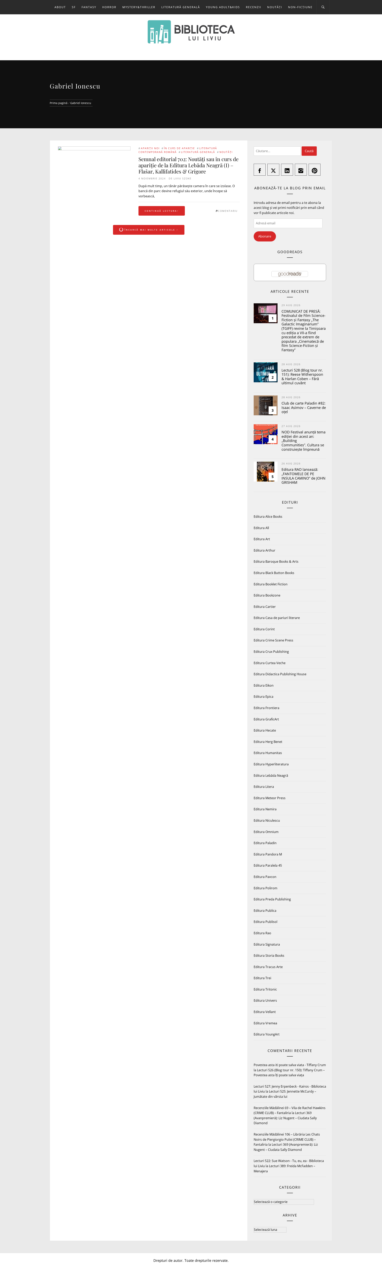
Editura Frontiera (266, 708)
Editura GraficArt (266, 719)
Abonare (264, 236)
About (60, 7)
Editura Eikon (264, 685)
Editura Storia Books (269, 955)
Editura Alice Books (268, 516)
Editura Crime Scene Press (273, 640)
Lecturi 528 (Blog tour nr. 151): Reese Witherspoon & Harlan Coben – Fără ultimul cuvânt (302, 376)
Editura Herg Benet (268, 742)
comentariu (228, 211)
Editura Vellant (265, 1012)
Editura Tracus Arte (268, 967)
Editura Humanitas (268, 753)
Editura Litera (264, 786)
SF (74, 7)
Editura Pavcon (265, 877)
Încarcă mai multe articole (150, 229)
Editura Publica (265, 910)
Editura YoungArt (267, 1034)
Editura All (261, 528)
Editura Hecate (265, 730)
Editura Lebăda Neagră (271, 775)
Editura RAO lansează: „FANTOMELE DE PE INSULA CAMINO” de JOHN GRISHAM (303, 476)
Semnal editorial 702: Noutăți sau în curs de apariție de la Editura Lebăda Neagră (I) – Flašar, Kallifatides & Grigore (188, 165)
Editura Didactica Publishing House (280, 674)
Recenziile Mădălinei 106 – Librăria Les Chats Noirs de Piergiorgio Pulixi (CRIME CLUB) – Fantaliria (287, 1139)
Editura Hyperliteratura (271, 764)
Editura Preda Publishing (272, 899)
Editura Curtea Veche (270, 663)
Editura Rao (262, 933)
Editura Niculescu (267, 820)
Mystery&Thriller (138, 7)
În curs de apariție (179, 148)
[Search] (323, 7)
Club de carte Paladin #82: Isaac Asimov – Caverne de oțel (304, 407)
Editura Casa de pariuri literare (277, 618)
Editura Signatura (267, 944)
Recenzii (253, 7)
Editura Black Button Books (274, 573)
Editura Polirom (265, 888)
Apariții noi (150, 148)
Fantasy (89, 7)
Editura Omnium (266, 832)
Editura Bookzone (267, 595)
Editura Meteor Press (270, 798)
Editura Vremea (265, 1023)
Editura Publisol (265, 922)
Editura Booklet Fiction (270, 584)
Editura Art (262, 539)
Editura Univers (265, 1000)
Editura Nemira (265, 809)
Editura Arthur (264, 550)
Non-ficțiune (300, 7)
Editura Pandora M (268, 854)
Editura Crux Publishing (271, 651)
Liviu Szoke (183, 178)
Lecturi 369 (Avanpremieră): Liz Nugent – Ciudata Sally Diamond (285, 1118)
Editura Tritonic (265, 989)
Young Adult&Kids (223, 7)
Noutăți (274, 7)
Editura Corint (264, 629)
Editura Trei (262, 978)
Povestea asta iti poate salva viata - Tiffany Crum (290, 1065)
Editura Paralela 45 (268, 865)
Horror (109, 7)
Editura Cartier (265, 606)
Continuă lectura (161, 210)
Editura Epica (263, 696)
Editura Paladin (265, 843)
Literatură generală (180, 7)
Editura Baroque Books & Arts (276, 561)
